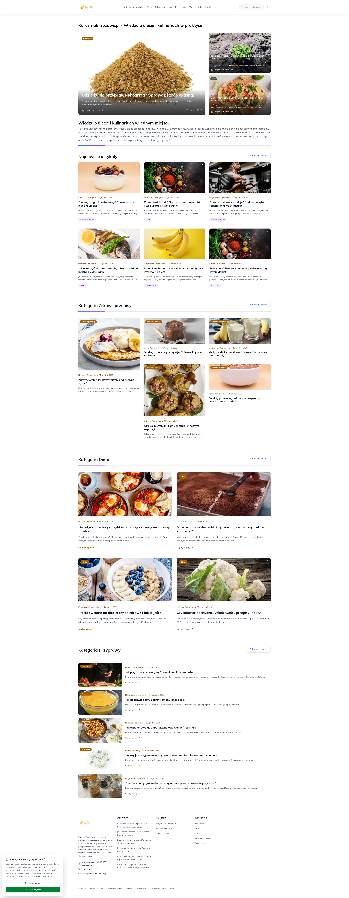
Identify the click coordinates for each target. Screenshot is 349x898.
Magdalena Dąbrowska (219, 197)
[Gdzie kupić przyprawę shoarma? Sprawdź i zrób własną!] (141, 74)
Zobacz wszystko (258, 155)
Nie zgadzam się (32, 883)
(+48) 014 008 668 (90, 869)
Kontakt (129, 888)
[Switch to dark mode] (268, 7)
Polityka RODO (141, 888)
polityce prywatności (43, 876)
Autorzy (161, 817)
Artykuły (122, 817)
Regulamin (82, 888)
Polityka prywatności (115, 888)
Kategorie (201, 817)
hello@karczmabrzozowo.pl (94, 873)
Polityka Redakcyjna (158, 888)
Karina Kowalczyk (86, 197)
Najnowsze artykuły (133, 7)
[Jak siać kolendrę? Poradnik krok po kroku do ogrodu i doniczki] (240, 53)
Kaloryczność (204, 7)
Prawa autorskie (96, 888)
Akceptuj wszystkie (32, 889)
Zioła (191, 7)
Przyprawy (180, 7)
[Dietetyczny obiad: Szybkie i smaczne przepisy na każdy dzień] (240, 95)
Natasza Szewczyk (152, 197)
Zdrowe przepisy (163, 7)
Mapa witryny (175, 888)
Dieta (149, 7)
